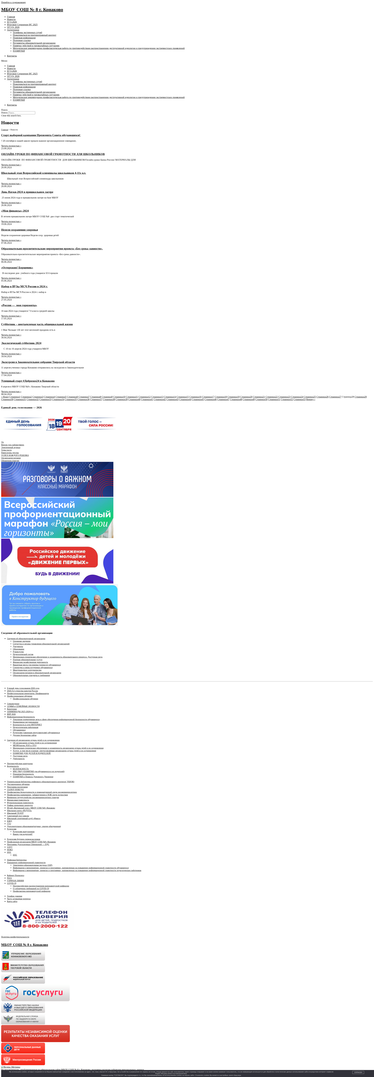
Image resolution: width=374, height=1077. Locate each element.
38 (109, 399)
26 (322, 397)
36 (83, 399)
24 (297, 397)
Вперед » (310, 399)
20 (246, 397)
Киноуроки (12, 709)
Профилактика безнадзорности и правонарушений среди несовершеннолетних (42, 792)
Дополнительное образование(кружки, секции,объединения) (34, 826)
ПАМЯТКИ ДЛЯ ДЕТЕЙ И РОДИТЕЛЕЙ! (32, 753)
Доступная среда (20, 756)
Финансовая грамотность (18, 800)
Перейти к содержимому (13, 2)
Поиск (4, 112)
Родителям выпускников (23, 832)
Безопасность (13, 766)
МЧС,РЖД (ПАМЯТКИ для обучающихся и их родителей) (39, 771)
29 (361, 397)
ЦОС (9, 852)
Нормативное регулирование (25, 722)
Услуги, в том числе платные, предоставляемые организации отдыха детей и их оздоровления (54, 751)
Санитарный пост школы (18, 816)
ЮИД (9, 821)
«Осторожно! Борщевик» (17, 267)
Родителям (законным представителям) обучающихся (36, 733)
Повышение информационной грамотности (26, 862)
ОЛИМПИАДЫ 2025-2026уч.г (20, 712)
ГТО (9, 824)
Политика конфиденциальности (15, 937)
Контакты (12, 56)
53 (300, 399)
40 (134, 399)
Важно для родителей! (23, 834)
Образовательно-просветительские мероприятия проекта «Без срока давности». (52, 248)
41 (147, 399)
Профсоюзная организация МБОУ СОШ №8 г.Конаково (31, 842)
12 (144, 397)
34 (58, 399)
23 (284, 397)
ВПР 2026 (11, 714)
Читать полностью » (11, 146)
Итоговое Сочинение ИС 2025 (22, 24)
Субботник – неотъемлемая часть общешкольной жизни (37, 324)
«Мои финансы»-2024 (15, 210)
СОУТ (9, 847)
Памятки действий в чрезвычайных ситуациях (36, 45)
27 (335, 397)
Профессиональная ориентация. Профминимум (28, 693)
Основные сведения (21, 641)
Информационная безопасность (21, 717)
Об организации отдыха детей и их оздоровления (35, 743)
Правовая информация (24, 38)
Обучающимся (19, 730)
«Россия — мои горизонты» (19, 305)
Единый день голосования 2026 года (23, 688)
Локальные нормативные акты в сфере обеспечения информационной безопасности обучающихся (56, 719)
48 (236, 399)
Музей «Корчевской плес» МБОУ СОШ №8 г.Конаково (31, 808)
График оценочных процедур (20, 805)
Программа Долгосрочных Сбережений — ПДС (28, 844)
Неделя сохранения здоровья (19, 229)
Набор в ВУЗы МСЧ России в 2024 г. (24, 286)
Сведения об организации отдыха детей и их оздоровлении (33, 740)
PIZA (9, 878)
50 (261, 399)
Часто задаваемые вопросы (19, 899)
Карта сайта (12, 901)
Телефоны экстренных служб (27, 32)
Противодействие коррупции (20, 763)
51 (274, 399)
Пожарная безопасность (23, 774)
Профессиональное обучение (19, 696)
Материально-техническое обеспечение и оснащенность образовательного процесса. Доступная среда (57, 657)
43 (172, 399)
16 (195, 397)
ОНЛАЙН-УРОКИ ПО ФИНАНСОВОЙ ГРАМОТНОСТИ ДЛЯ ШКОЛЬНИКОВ (53, 154)
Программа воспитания (17, 787)
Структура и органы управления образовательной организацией (41, 644)
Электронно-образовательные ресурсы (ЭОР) (32, 865)
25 (310, 397)
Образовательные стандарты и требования (31, 675)
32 (33, 399)
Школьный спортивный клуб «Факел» (24, 818)
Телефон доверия (14, 896)
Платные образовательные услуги (27, 660)
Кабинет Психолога (15, 875)
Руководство (18, 652)
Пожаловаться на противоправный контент (34, 35)
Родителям (11, 829)
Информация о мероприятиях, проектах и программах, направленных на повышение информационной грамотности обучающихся (71, 868)
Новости (11, 19)
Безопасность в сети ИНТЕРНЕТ (27, 725)
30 (7, 399)
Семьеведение (13, 704)
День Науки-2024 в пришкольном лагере (27, 191)
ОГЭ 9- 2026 (13, 27)
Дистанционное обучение (18, 784)
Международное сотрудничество (27, 670)
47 (223, 399)
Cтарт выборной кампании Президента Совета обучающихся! (41, 135)
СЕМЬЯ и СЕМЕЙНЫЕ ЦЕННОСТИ (23, 706)
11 (132, 397)
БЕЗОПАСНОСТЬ (21, 769)
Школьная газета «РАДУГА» (19, 811)
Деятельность (19, 759)
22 (272, 397)
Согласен (358, 1072)
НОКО (10, 850)
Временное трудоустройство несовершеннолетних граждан (33, 797)
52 (287, 399)
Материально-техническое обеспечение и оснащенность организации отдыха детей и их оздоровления (58, 748)
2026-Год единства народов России (22, 691)
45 (198, 399)
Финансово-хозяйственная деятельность (30, 662)
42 (160, 399)
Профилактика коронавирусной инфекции (31, 891)
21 (259, 397)
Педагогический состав (23, 654)
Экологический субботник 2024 (21, 343)
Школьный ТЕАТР (15, 813)
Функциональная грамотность (20, 803)
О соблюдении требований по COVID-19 (31, 888)
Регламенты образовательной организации (34, 43)
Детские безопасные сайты (24, 735)
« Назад (5, 397)
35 (71, 399)
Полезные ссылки (22, 40)
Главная (11, 16)
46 (211, 399)
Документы (18, 646)
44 (185, 399)
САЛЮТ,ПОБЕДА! (15, 789)
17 (208, 397)
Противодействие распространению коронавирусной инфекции (41, 886)
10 (119, 397)
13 (157, 397)
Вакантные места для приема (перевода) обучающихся (37, 665)
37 (96, 399)
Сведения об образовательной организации (26, 638)
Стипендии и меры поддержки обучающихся (32, 667)
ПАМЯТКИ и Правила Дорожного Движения (33, 777)
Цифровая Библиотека (17, 860)
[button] (187, 61)
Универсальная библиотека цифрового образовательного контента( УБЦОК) (40, 782)
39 (122, 399)
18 (221, 397)
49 (249, 399)
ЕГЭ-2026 (12, 22)
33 (45, 399)
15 (183, 397)
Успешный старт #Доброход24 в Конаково (28, 380)
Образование (18, 649)
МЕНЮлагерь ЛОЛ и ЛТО (24, 745)
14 (170, 397)
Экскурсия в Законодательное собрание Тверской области (38, 362)
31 (20, 399)
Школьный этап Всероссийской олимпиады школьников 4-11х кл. (43, 172)
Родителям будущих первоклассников (23, 839)
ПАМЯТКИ (19, 51)
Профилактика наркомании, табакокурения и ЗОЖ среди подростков (37, 795)
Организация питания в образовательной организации (37, 673)
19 (233, 397)
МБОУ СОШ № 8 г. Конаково (32, 9)
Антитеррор (13, 30)
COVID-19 (11, 883)
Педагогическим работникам (25, 727)
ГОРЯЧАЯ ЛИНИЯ (15, 881)
